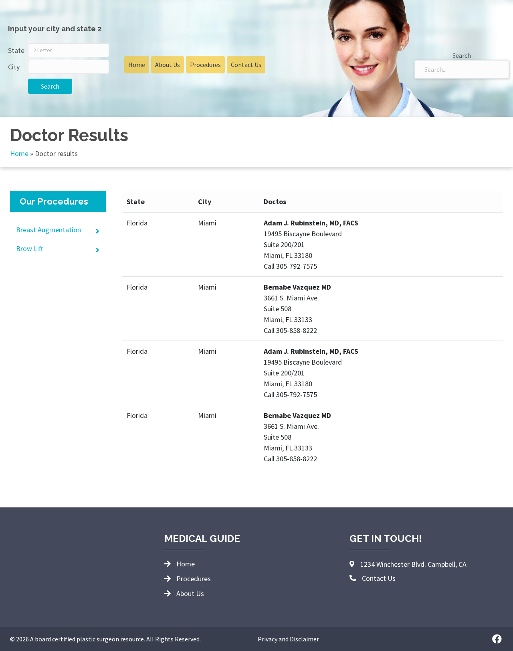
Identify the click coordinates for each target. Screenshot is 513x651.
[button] (497, 639)
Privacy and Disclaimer (288, 639)
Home (19, 153)
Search (50, 86)
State (16, 50)
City (14, 66)
